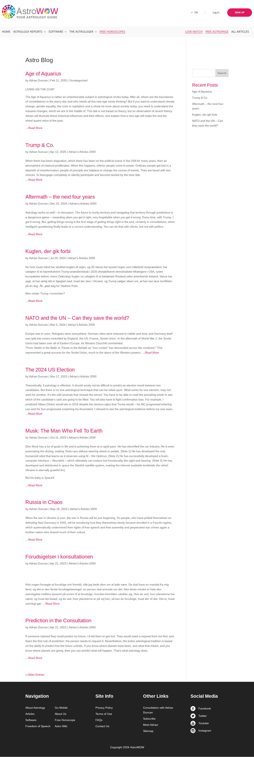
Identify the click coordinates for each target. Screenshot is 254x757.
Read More (33, 128)
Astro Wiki (61, 726)
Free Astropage (216, 31)
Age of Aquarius (43, 74)
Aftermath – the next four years (60, 197)
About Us (60, 713)
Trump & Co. (39, 145)
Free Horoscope (65, 720)
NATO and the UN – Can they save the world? (77, 318)
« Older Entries (34, 674)
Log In (216, 12)
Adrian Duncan (38, 80)
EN (196, 12)
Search (221, 73)
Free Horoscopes (112, 31)
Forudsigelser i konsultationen (59, 557)
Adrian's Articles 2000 (82, 151)
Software (56, 31)
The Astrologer (81, 31)
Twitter (202, 715)
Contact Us (102, 726)
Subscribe (149, 718)
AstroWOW (137, 747)
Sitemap (148, 731)
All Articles (240, 31)
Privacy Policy (104, 707)
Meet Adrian (150, 724)
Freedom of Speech (37, 726)
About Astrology (35, 707)
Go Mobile (61, 707)
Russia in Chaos (44, 502)
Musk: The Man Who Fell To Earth (63, 431)
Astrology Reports (27, 31)
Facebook (204, 708)
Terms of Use (103, 713)
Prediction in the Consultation (58, 621)
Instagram (204, 730)
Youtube (203, 723)
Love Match (193, 31)
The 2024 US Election (50, 370)
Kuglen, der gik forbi (47, 251)
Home (6, 31)
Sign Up (239, 12)
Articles (30, 713)
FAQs (98, 720)
